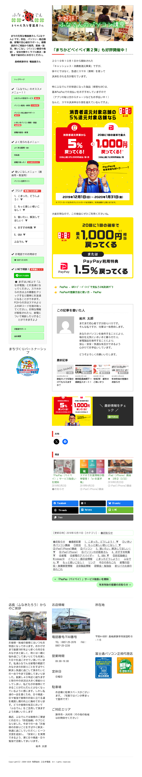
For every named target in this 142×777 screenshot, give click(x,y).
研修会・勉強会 (102, 566)
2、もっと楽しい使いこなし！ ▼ (27, 208)
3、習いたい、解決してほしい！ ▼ (27, 219)
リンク (91, 562)
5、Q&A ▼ (19, 235)
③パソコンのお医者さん (94, 552)
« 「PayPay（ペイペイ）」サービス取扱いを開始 (82, 579)
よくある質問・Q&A (21, 148)
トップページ (19, 79)
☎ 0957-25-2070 (21, 260)
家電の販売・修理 (21, 132)
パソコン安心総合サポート (24, 114)
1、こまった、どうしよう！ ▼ (27, 198)
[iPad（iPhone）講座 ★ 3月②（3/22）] (120, 467)
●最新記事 (75, 542)
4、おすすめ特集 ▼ (25, 227)
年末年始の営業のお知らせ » (115, 585)
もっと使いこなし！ (74, 562)
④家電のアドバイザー (82, 555)
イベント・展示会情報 (80, 559)
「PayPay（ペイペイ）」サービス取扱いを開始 (64, 478)
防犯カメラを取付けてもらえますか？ (65, 382)
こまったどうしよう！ (108, 559)
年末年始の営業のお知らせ (120, 380)
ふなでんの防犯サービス (26, 98)
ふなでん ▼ (21, 242)
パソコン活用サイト (22, 181)
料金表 (16, 155)
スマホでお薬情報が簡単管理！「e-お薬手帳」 (92, 478)
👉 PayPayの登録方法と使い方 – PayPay (77, 292)
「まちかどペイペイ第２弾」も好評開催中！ (90, 50)
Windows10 (58, 559)
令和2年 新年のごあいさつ (101, 380)
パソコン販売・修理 (26, 105)
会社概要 (17, 336)
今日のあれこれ (107, 562)
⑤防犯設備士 (120, 555)
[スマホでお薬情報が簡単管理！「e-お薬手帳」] (92, 467)
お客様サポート (20, 329)
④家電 (62, 555)
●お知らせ (86, 373)
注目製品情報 (83, 566)
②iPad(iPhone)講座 (65, 548)
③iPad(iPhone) (68, 552)
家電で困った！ (26, 162)
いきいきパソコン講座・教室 (25, 124)
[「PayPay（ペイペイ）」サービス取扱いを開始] (64, 467)
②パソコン (86, 548)
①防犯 (70, 373)
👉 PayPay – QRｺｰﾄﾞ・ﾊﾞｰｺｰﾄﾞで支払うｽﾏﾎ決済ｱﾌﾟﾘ (83, 287)
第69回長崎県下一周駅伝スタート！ (83, 380)
